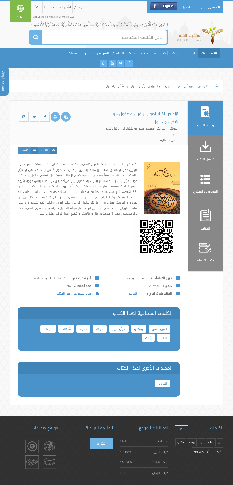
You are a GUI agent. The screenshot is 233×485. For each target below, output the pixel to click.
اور (220, 442)
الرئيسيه (190, 53)
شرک (148, 337)
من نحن (80, 7)
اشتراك (65, 7)
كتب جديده (159, 53)
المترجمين (102, 53)
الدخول (186, 7)
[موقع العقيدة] (32, 446)
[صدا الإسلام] (49, 462)
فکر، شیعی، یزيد (202, 451)
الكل (182, 428)
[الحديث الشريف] (32, 462)
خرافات (48, 328)
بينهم (192, 442)
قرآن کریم (118, 328)
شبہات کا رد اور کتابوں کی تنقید (197, 86)
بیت (201, 442)
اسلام (211, 442)
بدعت (163, 337)
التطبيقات (75, 53)
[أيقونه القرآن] (49, 446)
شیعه (99, 328)
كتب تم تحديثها (138, 53)
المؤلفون (118, 53)
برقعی (138, 328)
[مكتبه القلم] (200, 37)
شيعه (218, 451)
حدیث (83, 328)
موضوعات (207, 53)
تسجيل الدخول (208, 7)
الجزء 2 (163, 383)
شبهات (66, 328)
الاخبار (88, 53)
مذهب (180, 442)
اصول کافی (159, 328)
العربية (132, 293)
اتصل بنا (50, 7)
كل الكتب (175, 53)
